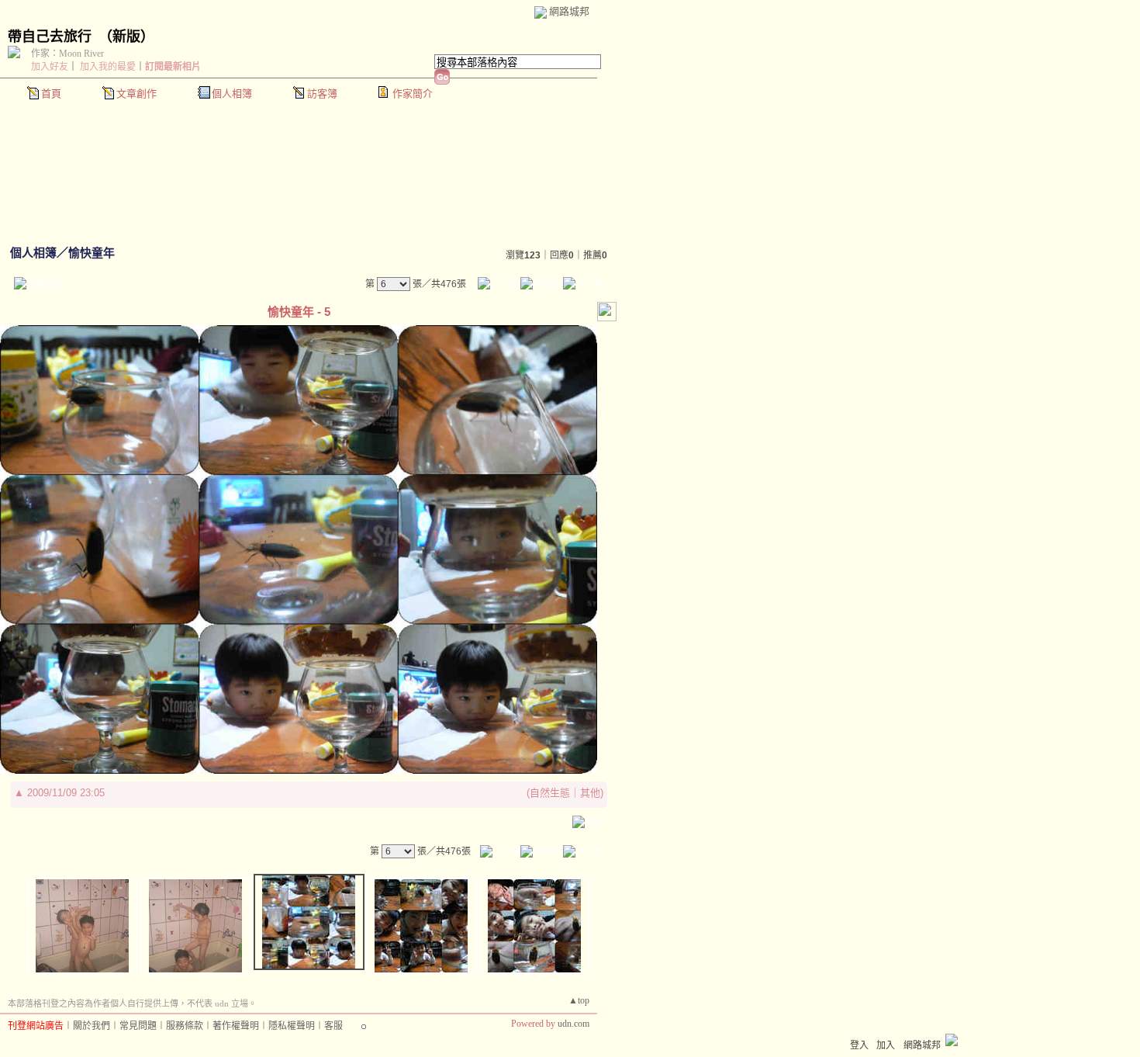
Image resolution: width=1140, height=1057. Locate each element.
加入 (885, 1045)
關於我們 (91, 1026)
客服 (333, 1026)
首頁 (51, 93)
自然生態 (550, 793)
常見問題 (138, 1026)
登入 (859, 1045)
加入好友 (49, 66)
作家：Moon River (67, 53)
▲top (578, 1000)
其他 (590, 793)
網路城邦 (569, 11)
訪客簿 (322, 93)
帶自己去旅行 (50, 36)
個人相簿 (232, 93)
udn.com (573, 1023)
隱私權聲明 (291, 1026)
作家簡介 (412, 93)
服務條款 (184, 1026)
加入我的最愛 (108, 66)
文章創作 (136, 93)
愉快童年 (91, 252)
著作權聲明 (235, 1026)
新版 (126, 36)
